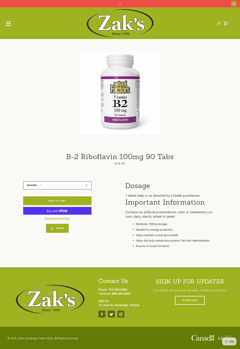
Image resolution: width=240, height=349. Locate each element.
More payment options (57, 218)
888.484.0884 (121, 293)
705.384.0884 (117, 289)
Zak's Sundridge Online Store (35, 338)
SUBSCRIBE (189, 300)
